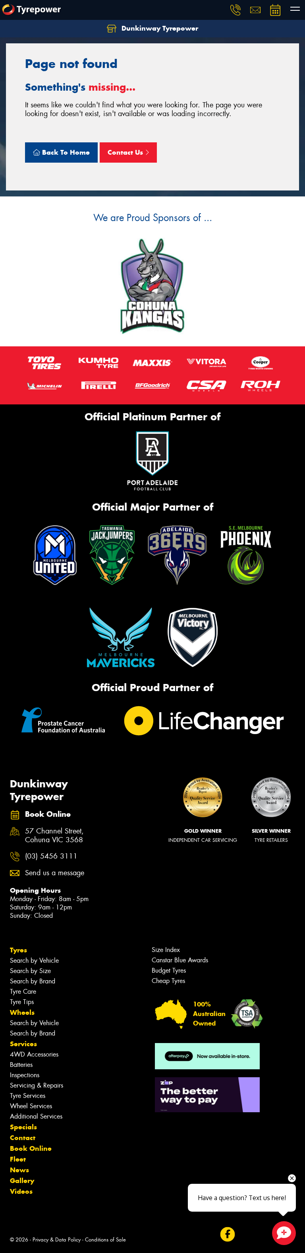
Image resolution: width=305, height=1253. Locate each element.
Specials (23, 1127)
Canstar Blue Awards (180, 960)
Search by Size (30, 971)
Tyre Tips (22, 1002)
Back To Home (65, 152)
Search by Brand (32, 981)
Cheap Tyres (168, 981)
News (19, 1170)
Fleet (18, 1159)
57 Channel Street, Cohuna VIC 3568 (54, 836)
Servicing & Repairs (36, 1085)
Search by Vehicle (34, 960)
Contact (22, 1137)
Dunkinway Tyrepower (159, 28)
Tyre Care (23, 991)
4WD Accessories (34, 1054)
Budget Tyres (169, 970)
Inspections (24, 1075)
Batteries (21, 1065)
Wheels (22, 1012)
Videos (21, 1191)
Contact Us (126, 152)
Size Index (166, 950)
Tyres (18, 950)
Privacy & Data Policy (57, 1239)
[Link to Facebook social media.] (227, 1234)
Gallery (22, 1180)
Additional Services (36, 1116)
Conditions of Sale (105, 1239)
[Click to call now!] (235, 10)
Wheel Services (31, 1106)
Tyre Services (27, 1096)
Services (23, 1043)
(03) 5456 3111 (51, 856)
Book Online (31, 1148)
